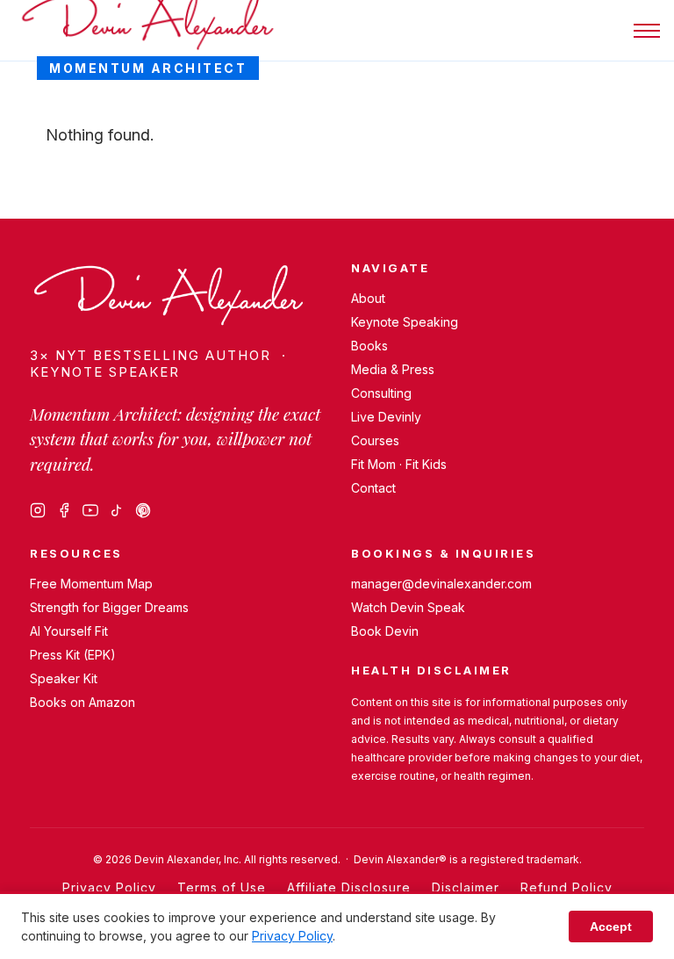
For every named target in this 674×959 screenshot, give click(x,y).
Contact (373, 487)
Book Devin (385, 631)
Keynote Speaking (404, 321)
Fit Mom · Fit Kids (399, 464)
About (368, 298)
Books (369, 345)
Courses (375, 440)
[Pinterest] (143, 510)
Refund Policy (566, 887)
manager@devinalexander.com (441, 583)
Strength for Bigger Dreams (109, 607)
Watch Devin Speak (408, 607)
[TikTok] (117, 510)
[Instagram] (38, 510)
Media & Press (392, 369)
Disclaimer (465, 887)
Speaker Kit (63, 678)
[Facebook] (64, 510)
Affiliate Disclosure (349, 887)
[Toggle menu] (647, 30)
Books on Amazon (82, 702)
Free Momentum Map (91, 583)
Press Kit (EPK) (73, 654)
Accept (611, 926)
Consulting (381, 393)
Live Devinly (386, 416)
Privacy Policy (109, 887)
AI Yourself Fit (69, 631)
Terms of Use (221, 887)
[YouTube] (90, 510)
